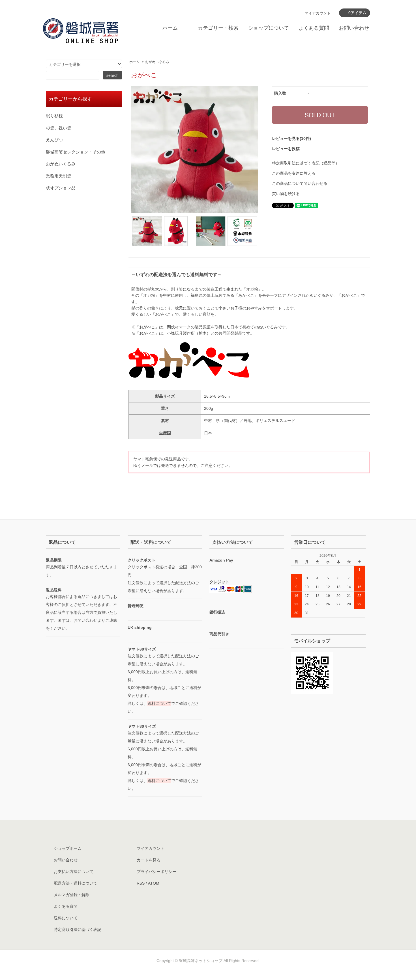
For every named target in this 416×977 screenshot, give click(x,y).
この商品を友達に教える (294, 173)
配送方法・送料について (75, 883)
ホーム (170, 28)
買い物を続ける (286, 193)
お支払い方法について (73, 871)
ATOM (153, 883)
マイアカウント (318, 13)
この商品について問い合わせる (299, 183)
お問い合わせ (354, 28)
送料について (159, 703)
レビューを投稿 (286, 148)
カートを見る (148, 860)
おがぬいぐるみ (157, 62)
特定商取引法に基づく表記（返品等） (305, 163)
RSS (141, 883)
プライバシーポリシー (156, 871)
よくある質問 (314, 28)
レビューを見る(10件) (291, 138)
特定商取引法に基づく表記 (77, 929)
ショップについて (268, 28)
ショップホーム (68, 848)
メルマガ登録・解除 (71, 894)
